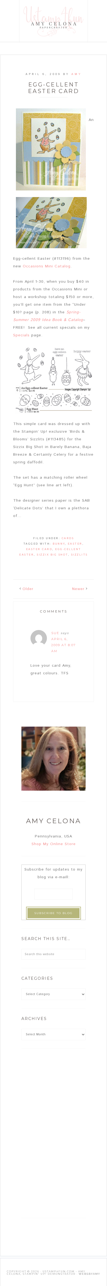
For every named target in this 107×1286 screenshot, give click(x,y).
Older (27, 589)
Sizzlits (79, 555)
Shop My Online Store (54, 844)
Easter (75, 544)
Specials (22, 335)
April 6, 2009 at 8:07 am (63, 645)
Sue (55, 633)
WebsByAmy (89, 1273)
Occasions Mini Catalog (47, 266)
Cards (68, 538)
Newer (78, 589)
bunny (59, 544)
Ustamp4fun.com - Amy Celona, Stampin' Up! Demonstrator (53, 21)
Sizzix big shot (52, 555)
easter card (39, 549)
